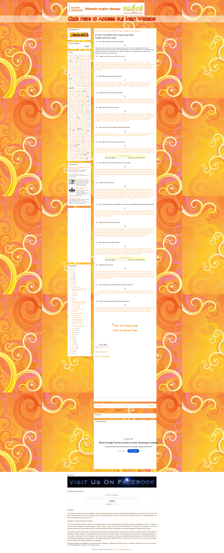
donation (75, 77)
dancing (88, 73)
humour (71, 98)
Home (125, 406)
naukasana (71, 121)
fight (78, 84)
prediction (78, 132)
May (73, 340)
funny (70, 86)
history (84, 94)
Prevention (85, 132)
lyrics (74, 112)
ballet (70, 62)
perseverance (80, 127)
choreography (72, 69)
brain (82, 63)
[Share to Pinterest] (106, 345)
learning (78, 109)
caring (70, 66)
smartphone (71, 143)
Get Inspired (84, 86)
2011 (78, 55)
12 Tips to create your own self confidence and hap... (78, 290)
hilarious (76, 94)
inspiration (73, 104)
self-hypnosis (73, 139)
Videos (83, 153)
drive (79, 79)
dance (83, 73)
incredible (77, 102)
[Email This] (99, 345)
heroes (81, 92)
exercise (87, 81)
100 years (71, 55)
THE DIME (74, 293)
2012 (82, 55)
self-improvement (81, 139)
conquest (77, 72)
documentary (81, 76)
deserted (72, 74)
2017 (71, 269)
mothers (86, 115)
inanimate (71, 102)
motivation (71, 116)
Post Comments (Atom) (128, 410)
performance (71, 127)
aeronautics (71, 56)
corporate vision (72, 73)
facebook (80, 83)
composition (77, 70)
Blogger (130, 549)
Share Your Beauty (76, 305)
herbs (76, 92)
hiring (80, 94)
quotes (88, 133)
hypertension (85, 98)
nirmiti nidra (71, 123)
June (73, 338)
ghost (76, 88)
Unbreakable (74, 311)
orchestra (71, 124)
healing (86, 90)
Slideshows (77, 141)
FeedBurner (115, 504)
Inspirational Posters (74, 105)
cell (75, 66)
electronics (77, 80)
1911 (75, 55)
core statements (84, 72)
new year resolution (83, 121)
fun (87, 84)
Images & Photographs (77, 101)
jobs (80, 108)
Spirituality (72, 144)
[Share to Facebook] (104, 345)
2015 (71, 273)
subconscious (85, 146)
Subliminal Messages (73, 147)
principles (71, 133)
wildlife (82, 156)
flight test (83, 84)
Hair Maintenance (76, 315)
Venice (73, 297)
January (74, 349)
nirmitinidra (79, 123)
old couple (86, 123)
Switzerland (74, 295)
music (86, 117)
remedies (79, 135)
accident (86, 55)
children (82, 67)
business (77, 65)
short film (85, 140)
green (86, 88)
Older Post (151, 406)
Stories (71, 146)
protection (76, 133)
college (79, 69)
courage (78, 73)
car (87, 65)
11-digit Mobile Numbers (78, 326)
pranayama (71, 132)
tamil (83, 149)
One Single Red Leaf (76, 317)
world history (85, 157)
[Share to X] (103, 345)
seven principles (77, 140)
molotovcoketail (117, 549)
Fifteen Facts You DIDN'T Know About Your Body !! (78, 302)
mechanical (87, 113)
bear (74, 62)
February (74, 347)
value (87, 151)
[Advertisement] (127, 399)
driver (83, 79)
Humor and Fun (81, 97)
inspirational (84, 104)
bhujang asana (85, 62)
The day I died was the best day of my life (77, 320)
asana (74, 61)
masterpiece (80, 113)
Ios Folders (75, 108)
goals (81, 88)
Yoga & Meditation (79, 159)
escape (77, 81)
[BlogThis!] (101, 345)
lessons (71, 110)
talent (79, 149)
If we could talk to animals (75, 173)
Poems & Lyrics (81, 130)
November (75, 328)
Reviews (70, 136)
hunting (77, 98)
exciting (82, 81)
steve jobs (86, 144)
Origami (85, 124)
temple (76, 150)
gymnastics (71, 90)
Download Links (84, 77)
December (74, 287)
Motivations (73, 117)
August (74, 334)
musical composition (73, 119)
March (73, 345)
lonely (87, 110)
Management (81, 112)
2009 (71, 285)
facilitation (85, 83)
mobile (75, 115)
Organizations (78, 124)
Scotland (73, 299)
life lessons (77, 110)
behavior (78, 62)
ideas (78, 99)
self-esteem (87, 137)
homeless (76, 95)
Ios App (70, 108)
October (74, 330)
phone (86, 127)
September (75, 332)
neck (76, 121)
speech (78, 143)
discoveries (73, 76)
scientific (81, 136)
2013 (71, 277)
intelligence (80, 106)
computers (85, 70)
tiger (81, 150)
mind (71, 115)
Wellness (78, 156)
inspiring (74, 106)
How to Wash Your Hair (77, 313)
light (83, 110)
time (85, 150)
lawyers (88, 108)
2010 (71, 283)
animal (81, 58)
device (76, 74)
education (71, 80)
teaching (70, 150)
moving (82, 117)
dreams (74, 79)
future (75, 86)
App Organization (72, 59)
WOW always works (74, 198)
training (78, 151)
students (79, 146)
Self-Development (77, 137)
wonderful (78, 157)
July (73, 336)
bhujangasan (71, 63)
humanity (72, 97)
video (76, 153)
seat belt (86, 136)
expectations (73, 83)
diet (80, 74)
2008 (71, 351)
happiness (79, 90)
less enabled (85, 109)
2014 (71, 275)
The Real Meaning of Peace (76, 323)
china (87, 67)
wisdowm (72, 157)
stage (81, 144)
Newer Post (98, 406)
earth (87, 79)
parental (70, 126)
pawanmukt (84, 126)
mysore (70, 120)
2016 (71, 271)
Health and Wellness (104, 347)
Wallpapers (79, 154)
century (81, 66)
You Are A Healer (75, 307)
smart (86, 141)
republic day (85, 135)
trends (82, 151)
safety (75, 136)
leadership (72, 109)
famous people (72, 84)
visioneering (71, 154)
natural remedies (78, 120)
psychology (82, 133)
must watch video (83, 119)
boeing (77, 63)
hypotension (71, 99)
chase (77, 67)
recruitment (72, 135)
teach (87, 149)
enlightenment (85, 80)
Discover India (86, 74)
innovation (87, 102)
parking (77, 126)
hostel (80, 95)
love (70, 112)
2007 (71, 353)
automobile (80, 61)
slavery (70, 141)
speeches (86, 143)
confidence (71, 72)
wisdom (88, 156)
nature (86, 120)
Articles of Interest (84, 59)
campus (83, 65)
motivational (83, 116)
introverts (86, 106)
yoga (70, 158)
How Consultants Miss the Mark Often (82, 188)
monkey (81, 115)
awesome (86, 61)
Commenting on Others (82, 179)
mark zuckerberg (72, 113)
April (73, 343)
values (70, 153)
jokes (84, 108)
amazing (77, 56)
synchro (74, 149)
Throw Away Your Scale (77, 309)
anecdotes (72, 58)
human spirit (86, 95)
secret (70, 137)
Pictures (72, 129)
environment (71, 81)
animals (86, 58)
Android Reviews (84, 56)
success (82, 147)
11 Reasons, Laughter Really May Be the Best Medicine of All (79, 168)
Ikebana (85, 99)
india (82, 102)
